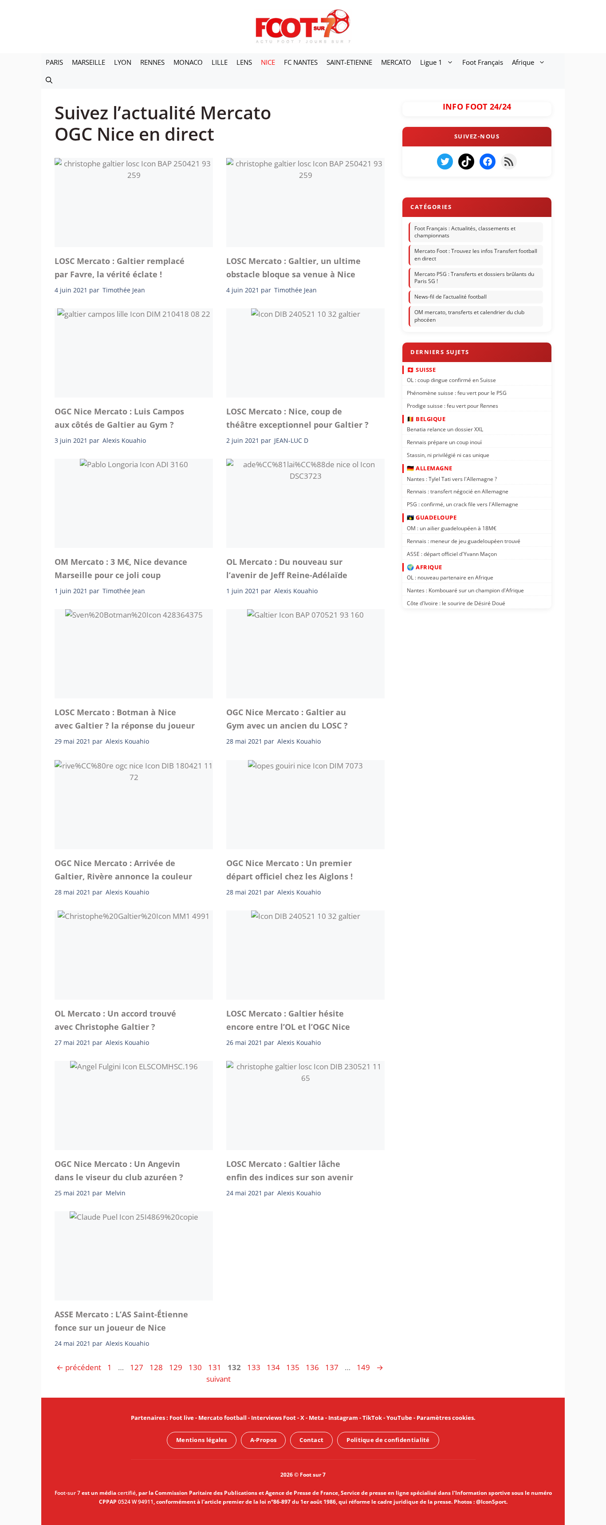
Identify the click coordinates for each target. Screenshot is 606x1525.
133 (255, 1367)
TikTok (372, 1418)
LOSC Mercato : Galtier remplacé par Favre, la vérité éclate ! (120, 268)
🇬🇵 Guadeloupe (431, 517)
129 (177, 1367)
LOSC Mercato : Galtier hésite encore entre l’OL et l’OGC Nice (288, 1020)
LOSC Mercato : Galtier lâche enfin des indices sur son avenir (289, 1170)
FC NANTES (301, 62)
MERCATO (396, 62)
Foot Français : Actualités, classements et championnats (464, 232)
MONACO (188, 62)
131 (216, 1367)
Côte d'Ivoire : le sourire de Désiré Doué (456, 603)
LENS (244, 62)
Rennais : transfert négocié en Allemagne (457, 491)
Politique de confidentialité (387, 1440)
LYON (122, 62)
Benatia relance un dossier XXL (445, 429)
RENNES (152, 62)
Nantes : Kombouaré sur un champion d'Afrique (465, 590)
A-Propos (263, 1440)
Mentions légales (201, 1440)
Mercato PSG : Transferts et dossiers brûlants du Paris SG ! (474, 277)
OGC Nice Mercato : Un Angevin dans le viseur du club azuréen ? (119, 1170)
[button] (49, 80)
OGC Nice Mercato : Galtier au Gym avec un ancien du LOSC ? (287, 719)
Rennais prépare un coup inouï (444, 442)
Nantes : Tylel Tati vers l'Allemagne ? (452, 478)
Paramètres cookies (445, 1418)
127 (138, 1367)
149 (364, 1367)
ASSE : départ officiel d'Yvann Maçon (452, 553)
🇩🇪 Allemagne (430, 468)
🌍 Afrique (424, 567)
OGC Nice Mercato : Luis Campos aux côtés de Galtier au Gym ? (119, 418)
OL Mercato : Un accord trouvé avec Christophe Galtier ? (115, 1020)
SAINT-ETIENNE (349, 62)
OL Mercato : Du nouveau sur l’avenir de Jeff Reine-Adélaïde (286, 568)
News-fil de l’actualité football (450, 296)
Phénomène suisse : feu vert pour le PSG (457, 393)
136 (313, 1367)
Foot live (181, 1418)
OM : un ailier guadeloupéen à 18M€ (451, 528)
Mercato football (222, 1418)
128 (157, 1367)
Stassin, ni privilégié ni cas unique (448, 455)
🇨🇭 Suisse (421, 369)
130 (196, 1367)
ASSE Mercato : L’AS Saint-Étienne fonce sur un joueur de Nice (121, 1321)
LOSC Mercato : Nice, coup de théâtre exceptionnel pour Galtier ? (297, 418)
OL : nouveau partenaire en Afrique (450, 577)
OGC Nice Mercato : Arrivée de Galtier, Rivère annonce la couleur (123, 869)
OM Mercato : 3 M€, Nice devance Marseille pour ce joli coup (121, 568)
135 (294, 1367)
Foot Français (482, 62)
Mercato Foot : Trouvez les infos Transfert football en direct (475, 254)
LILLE (220, 62)
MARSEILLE (88, 62)
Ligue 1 (431, 62)
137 (333, 1367)
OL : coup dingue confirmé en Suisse (451, 380)
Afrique (523, 62)
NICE (268, 62)
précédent (78, 1367)
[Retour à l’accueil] (303, 26)
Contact (311, 1440)
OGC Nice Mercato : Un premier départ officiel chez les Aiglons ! (289, 869)
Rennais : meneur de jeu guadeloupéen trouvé (463, 540)
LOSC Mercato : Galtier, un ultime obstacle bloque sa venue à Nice (293, 268)
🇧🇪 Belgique (426, 419)
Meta (316, 1418)
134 (274, 1367)
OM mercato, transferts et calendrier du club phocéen (469, 315)
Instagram (343, 1418)
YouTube (399, 1418)
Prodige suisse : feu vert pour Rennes (452, 405)
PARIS (54, 62)
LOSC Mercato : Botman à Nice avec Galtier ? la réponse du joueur (125, 719)
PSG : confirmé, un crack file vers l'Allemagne (462, 504)
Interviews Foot (273, 1418)
